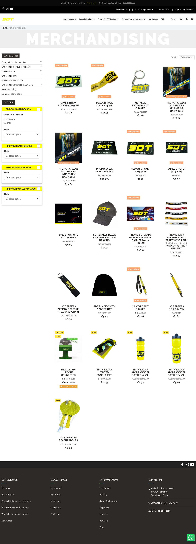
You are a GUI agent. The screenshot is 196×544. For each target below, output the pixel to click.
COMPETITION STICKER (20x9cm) (68, 104)
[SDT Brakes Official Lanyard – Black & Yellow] (140, 285)
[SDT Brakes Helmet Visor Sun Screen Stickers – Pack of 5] (176, 213)
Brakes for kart (9, 76)
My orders (55, 494)
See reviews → (129, 3)
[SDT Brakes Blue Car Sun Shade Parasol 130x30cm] (176, 81)
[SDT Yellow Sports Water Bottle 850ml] (176, 348)
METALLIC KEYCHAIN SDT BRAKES (140, 105)
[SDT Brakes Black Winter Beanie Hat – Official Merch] (104, 285)
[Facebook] (3, 8)
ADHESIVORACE (70, 109)
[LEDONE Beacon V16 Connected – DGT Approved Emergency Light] (68, 348)
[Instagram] (7, 8)
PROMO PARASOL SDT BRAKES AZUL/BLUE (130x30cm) (177, 106)
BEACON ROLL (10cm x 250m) (104, 104)
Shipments (104, 508)
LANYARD (142, 313)
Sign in (178, 9)
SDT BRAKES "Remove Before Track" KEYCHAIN (68, 309)
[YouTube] (11, 8)
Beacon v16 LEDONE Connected (68, 372)
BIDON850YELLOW (178, 379)
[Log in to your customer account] (186, 19)
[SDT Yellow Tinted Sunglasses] (104, 348)
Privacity (103, 494)
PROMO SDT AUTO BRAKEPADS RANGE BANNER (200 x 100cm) (140, 238)
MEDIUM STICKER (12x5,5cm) (140, 170)
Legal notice (105, 488)
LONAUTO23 (142, 247)
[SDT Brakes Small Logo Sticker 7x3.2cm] (176, 147)
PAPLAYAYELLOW (70, 444)
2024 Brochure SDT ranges (68, 236)
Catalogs (6, 488)
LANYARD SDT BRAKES (140, 308)
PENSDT (178, 313)
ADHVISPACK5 (178, 252)
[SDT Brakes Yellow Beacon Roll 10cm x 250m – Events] (104, 81)
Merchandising (123, 9)
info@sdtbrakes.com (160, 511)
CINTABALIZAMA (106, 109)
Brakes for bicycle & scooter (16, 67)
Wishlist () (190, 10)
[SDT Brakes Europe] (8, 19)
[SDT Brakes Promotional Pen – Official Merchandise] (176, 285)
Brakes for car (9, 71)
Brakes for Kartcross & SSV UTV (17, 85)
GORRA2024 (106, 244)
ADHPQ (178, 175)
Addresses (55, 501)
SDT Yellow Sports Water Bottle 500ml (140, 372)
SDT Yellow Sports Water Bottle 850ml (176, 372)
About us (104, 521)
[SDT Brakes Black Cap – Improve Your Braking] (104, 213)
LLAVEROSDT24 (70, 316)
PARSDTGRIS (70, 181)
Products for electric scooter (15, 514)
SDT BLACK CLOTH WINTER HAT (104, 308)
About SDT (163, 9)
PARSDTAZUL (178, 115)
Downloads (7, 521)
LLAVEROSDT (142, 112)
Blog (102, 527)
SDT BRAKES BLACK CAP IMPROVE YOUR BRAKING (104, 237)
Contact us (55, 514)
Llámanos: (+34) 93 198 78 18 (164, 503)
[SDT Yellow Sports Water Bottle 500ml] (140, 348)
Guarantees (56, 508)
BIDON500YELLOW (142, 379)
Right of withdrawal (108, 501)
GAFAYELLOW (106, 379)
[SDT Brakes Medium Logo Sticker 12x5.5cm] (140, 147)
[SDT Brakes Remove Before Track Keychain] (68, 285)
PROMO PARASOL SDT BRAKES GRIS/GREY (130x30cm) (68, 173)
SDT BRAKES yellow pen (176, 308)
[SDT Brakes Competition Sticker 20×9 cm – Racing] (68, 81)
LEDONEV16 (70, 379)
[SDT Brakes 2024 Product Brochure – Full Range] (68, 213)
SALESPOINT (106, 175)
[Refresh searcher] (38, 109)
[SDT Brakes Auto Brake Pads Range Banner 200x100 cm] (140, 213)
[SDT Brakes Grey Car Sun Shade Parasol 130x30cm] (68, 147)
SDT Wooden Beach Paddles (68, 439)
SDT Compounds (144, 9)
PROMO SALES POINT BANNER (104, 170)
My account (56, 488)
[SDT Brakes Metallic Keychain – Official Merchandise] (140, 81)
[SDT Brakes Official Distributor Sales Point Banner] (104, 147)
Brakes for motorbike (12, 80)
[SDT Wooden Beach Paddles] (68, 416)
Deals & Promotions (12, 94)
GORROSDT (106, 313)
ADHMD (142, 175)
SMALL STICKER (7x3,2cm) (176, 170)
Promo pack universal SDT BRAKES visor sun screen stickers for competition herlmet (176, 241)
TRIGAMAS (70, 241)
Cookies (103, 514)
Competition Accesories (14, 62)
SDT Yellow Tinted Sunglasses (104, 372)
